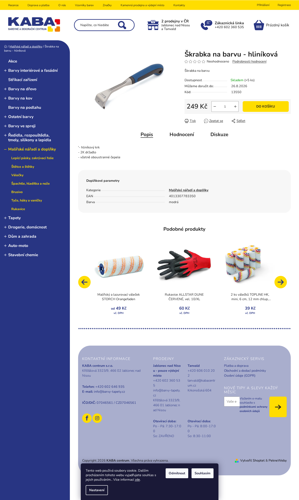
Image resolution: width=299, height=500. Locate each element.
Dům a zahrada (22, 236)
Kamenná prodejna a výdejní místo (142, 5)
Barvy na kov (20, 98)
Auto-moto (18, 245)
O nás (62, 5)
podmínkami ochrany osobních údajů (253, 409)
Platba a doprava (236, 365)
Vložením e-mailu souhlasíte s (253, 405)
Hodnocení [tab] (182, 134)
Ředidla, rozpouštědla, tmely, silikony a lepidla (29, 138)
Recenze (13, 5)
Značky (107, 5)
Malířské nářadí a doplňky (32, 149)
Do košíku (265, 106)
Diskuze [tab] (219, 134)
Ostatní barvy (20, 116)
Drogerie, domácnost (27, 227)
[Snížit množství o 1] (215, 106)
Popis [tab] (147, 134)
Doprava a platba (38, 5)
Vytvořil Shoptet (252, 460)
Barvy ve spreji (22, 126)
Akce (12, 61)
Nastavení (96, 490)
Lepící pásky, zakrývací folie (32, 158)
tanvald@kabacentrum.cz (201, 383)
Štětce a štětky (22, 166)
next (282, 284)
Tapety (14, 218)
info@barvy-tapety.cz (109, 391)
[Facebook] (87, 418)
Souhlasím (202, 473)
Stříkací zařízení (22, 79)
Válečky (17, 175)
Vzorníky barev (84, 5)
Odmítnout (177, 473)
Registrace (284, 5)
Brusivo (17, 192)
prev (86, 284)
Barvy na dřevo (22, 89)
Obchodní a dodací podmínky (245, 370)
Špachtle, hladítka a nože (30, 183)
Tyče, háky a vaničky (26, 200)
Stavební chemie (23, 255)
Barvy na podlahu (24, 107)
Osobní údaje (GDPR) (239, 375)
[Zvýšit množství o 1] (235, 106)
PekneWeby (278, 460)
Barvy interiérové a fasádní (33, 70)
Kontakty (179, 5)
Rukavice (18, 209)
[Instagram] (97, 418)
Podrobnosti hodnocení (249, 61)
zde (137, 479)
